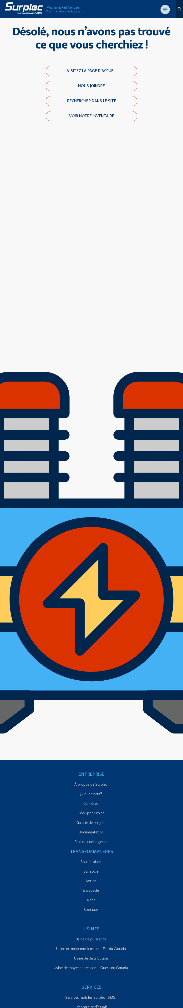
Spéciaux (91, 909)
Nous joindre (91, 86)
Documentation (91, 832)
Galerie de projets (90, 822)
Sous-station (91, 862)
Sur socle (91, 871)
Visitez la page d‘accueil (91, 71)
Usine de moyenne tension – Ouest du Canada (91, 968)
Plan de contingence (91, 841)
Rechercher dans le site (91, 101)
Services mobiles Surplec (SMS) (91, 997)
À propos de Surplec (90, 784)
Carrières (90, 803)
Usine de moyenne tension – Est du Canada (91, 948)
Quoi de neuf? (91, 794)
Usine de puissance (91, 939)
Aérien (91, 881)
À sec (90, 900)
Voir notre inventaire (91, 116)
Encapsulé (91, 890)
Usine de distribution (91, 958)
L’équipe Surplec (91, 813)
